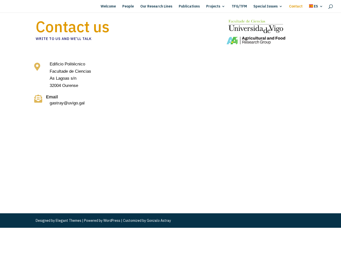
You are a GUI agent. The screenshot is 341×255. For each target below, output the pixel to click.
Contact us (73, 27)
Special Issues (265, 6)
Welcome (108, 6)
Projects (213, 6)
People (128, 6)
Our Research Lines (156, 6)
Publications (189, 6)
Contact (296, 6)
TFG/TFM (239, 6)
